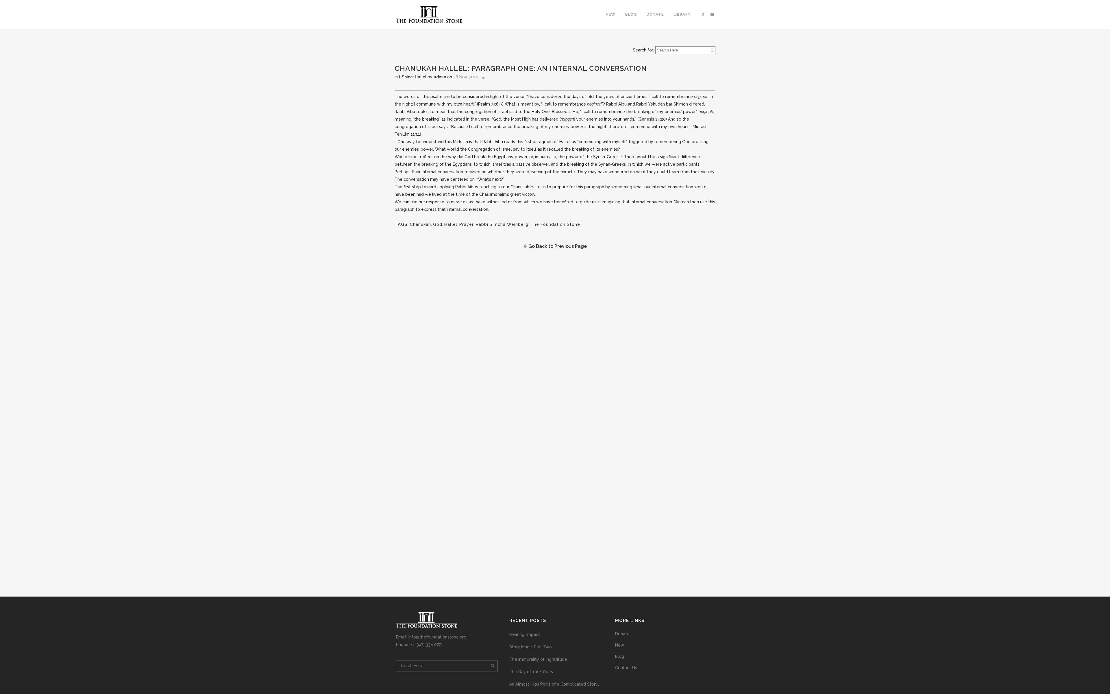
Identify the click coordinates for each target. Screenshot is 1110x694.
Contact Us (626, 667)
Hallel (450, 224)
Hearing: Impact (524, 634)
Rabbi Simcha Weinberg (502, 224)
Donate (622, 634)
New (619, 645)
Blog (619, 656)
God (437, 224)
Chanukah (420, 224)
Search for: (643, 50)
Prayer (466, 224)
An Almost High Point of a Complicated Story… (554, 684)
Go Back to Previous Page (557, 246)
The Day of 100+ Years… (532, 671)
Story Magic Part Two (530, 647)
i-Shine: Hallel (412, 77)
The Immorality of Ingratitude (538, 659)
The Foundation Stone (555, 224)
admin (440, 77)
